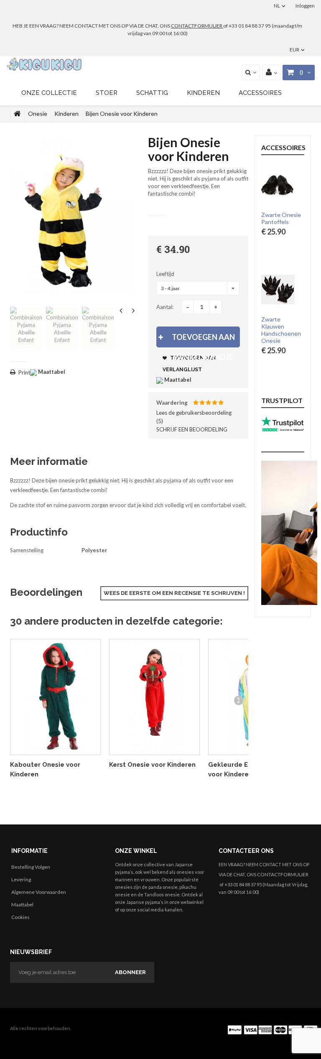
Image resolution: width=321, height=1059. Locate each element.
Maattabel (22, 904)
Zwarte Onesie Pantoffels (281, 218)
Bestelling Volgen (30, 867)
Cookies (20, 917)
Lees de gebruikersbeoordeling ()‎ (194, 416)
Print (24, 372)
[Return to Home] (17, 113)
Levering (21, 879)
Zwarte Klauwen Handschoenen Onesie (281, 330)
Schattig (152, 93)
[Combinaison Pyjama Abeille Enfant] (26, 328)
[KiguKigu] (45, 64)
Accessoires (260, 93)
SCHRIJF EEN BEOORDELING (191, 429)
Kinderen (203, 93)
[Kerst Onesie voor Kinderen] (154, 697)
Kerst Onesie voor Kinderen (152, 764)
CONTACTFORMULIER (197, 26)
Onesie (37, 113)
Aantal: (164, 307)
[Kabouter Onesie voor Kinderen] (55, 697)
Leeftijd (166, 273)
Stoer (106, 93)
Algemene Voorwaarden (38, 892)
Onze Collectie (49, 93)
